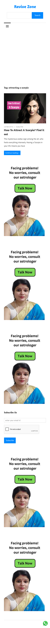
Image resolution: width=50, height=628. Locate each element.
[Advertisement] (25, 56)
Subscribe (10, 440)
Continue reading (11, 152)
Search (37, 15)
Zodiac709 (19, 126)
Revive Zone (25, 6)
